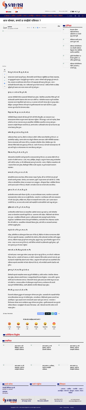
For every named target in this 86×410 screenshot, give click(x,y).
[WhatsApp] (77, 11)
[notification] (79, 16)
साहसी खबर (10, 26)
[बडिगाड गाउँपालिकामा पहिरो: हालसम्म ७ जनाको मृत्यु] (66, 65)
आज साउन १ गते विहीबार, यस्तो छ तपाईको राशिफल (19, 348)
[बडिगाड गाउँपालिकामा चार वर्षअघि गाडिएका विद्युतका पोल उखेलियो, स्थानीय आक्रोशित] (66, 47)
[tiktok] (79, 12)
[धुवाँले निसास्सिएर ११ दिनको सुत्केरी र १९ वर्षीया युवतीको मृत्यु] (66, 57)
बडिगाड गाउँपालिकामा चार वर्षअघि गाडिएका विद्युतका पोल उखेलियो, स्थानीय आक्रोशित (76, 49)
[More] (39, 28)
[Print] (37, 28)
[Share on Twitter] (34, 28)
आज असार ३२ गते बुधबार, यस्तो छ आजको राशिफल (47, 348)
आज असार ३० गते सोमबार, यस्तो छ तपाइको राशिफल (74, 348)
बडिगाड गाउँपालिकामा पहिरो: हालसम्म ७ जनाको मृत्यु (76, 66)
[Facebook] (71, 11)
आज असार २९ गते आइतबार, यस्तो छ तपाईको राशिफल (19, 367)
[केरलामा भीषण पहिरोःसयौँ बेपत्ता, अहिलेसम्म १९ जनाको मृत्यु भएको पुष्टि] (66, 31)
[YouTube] (73, 11)
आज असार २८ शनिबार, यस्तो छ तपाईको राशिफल (48, 367)
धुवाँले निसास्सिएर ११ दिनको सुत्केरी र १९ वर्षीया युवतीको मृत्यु (75, 58)
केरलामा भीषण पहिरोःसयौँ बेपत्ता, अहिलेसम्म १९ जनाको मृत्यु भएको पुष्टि (75, 33)
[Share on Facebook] (32, 28)
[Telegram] (75, 11)
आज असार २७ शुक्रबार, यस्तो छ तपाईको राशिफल (74, 367)
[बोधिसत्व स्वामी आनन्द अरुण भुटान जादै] (66, 41)
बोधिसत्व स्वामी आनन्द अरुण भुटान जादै (76, 40)
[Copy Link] (35, 28)
